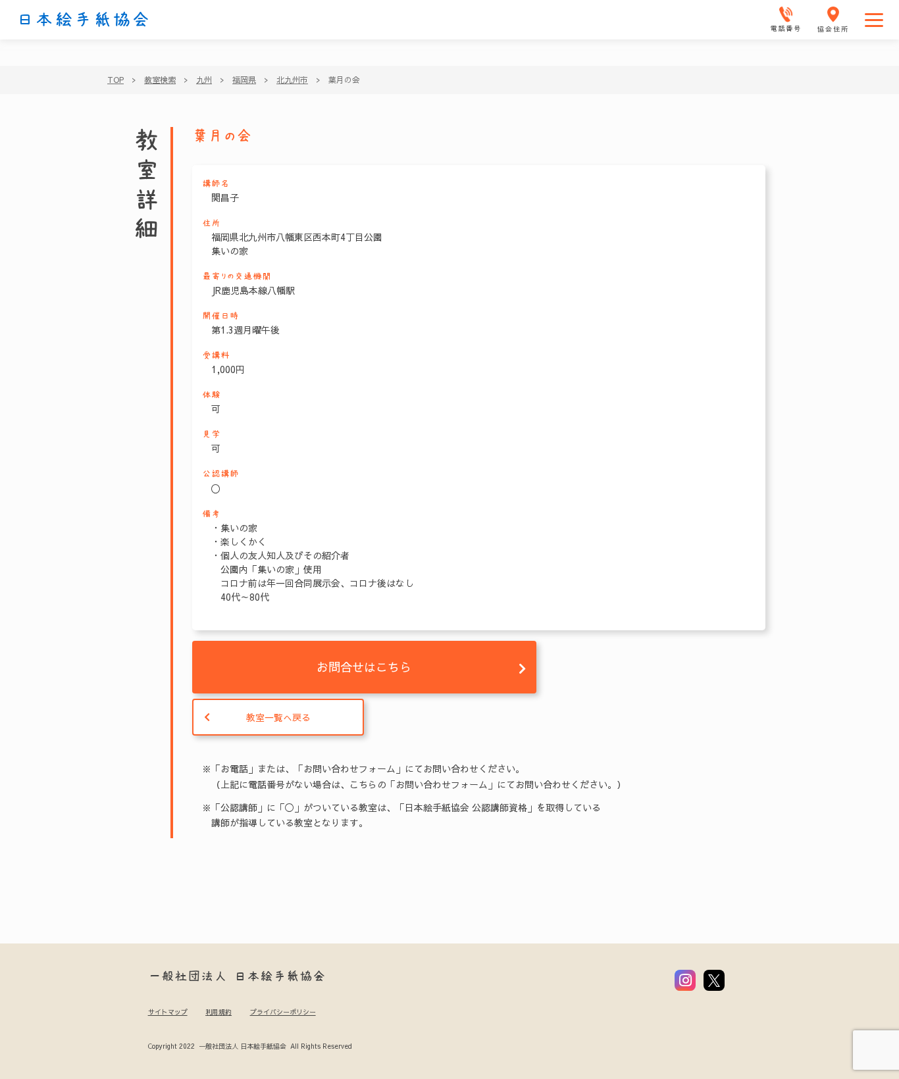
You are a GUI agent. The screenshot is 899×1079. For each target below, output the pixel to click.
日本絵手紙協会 (83, 20)
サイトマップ (168, 1011)
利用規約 (218, 1011)
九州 (204, 79)
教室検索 (160, 79)
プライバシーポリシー (283, 1011)
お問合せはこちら (364, 667)
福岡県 (244, 79)
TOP (115, 79)
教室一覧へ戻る (278, 717)
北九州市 (292, 79)
